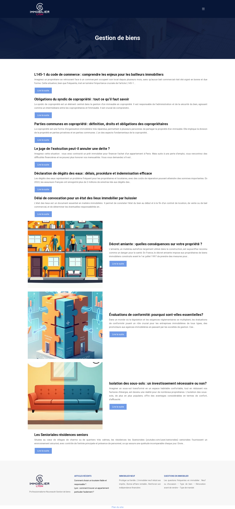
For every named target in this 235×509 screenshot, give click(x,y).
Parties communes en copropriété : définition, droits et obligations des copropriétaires (101, 124)
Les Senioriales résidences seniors (61, 435)
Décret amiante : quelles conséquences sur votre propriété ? (155, 244)
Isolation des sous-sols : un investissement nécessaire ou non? (158, 383)
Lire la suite (43, 90)
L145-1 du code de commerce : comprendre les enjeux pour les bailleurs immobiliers (98, 74)
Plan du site (117, 507)
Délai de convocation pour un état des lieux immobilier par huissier (85, 198)
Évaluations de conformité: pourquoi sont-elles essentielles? (156, 315)
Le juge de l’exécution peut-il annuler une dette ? (72, 149)
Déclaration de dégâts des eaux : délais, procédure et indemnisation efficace (93, 173)
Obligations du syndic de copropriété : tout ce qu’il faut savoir (81, 99)
